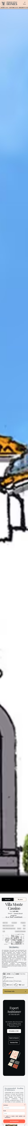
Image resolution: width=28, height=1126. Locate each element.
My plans (20, 899)
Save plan (7, 899)
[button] (15, 991)
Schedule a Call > (14, 1031)
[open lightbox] (13, 939)
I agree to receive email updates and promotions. (15, 1117)
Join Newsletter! (14, 1121)
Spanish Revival (18, 913)
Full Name (5, 1105)
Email (4, 1110)
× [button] (24, 1104)
